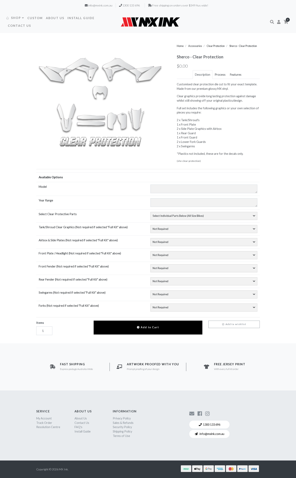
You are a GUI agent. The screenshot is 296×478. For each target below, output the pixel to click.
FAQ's (78, 427)
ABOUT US (55, 18)
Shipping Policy (122, 431)
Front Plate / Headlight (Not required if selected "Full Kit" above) (80, 253)
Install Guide (83, 431)
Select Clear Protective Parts (58, 214)
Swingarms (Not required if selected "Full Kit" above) (72, 292)
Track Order (44, 422)
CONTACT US (19, 25)
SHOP (16, 18)
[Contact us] (191, 413)
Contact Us (82, 422)
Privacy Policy (122, 418)
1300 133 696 (211, 424)
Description (202, 74)
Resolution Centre (48, 427)
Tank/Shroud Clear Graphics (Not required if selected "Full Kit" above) (83, 227)
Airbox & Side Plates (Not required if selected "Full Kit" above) (78, 240)
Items (40, 322)
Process (220, 74)
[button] (272, 22)
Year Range (46, 200)
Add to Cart (149, 327)
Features (235, 74)
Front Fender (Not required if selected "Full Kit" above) (74, 266)
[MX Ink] (150, 22)
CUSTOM (35, 18)
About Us (81, 418)
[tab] (202, 74)
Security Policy (122, 427)
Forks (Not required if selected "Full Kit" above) (69, 305)
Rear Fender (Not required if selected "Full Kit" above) (73, 279)
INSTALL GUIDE (80, 18)
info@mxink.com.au (211, 434)
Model (43, 186)
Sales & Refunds (123, 422)
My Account (44, 418)
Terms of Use (121, 436)
